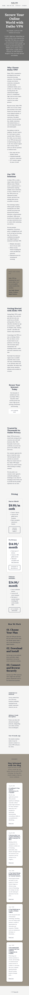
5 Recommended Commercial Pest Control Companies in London (14, 950)
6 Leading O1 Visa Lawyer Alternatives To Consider (14, 790)
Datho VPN (16, 991)
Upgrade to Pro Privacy (14, 567)
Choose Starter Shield (14, 530)
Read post (11, 823)
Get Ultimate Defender (14, 609)
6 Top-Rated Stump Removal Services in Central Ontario (14, 874)
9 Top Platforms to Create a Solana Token (14, 911)
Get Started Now (14, 411)
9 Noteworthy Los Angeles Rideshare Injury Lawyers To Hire (14, 837)
